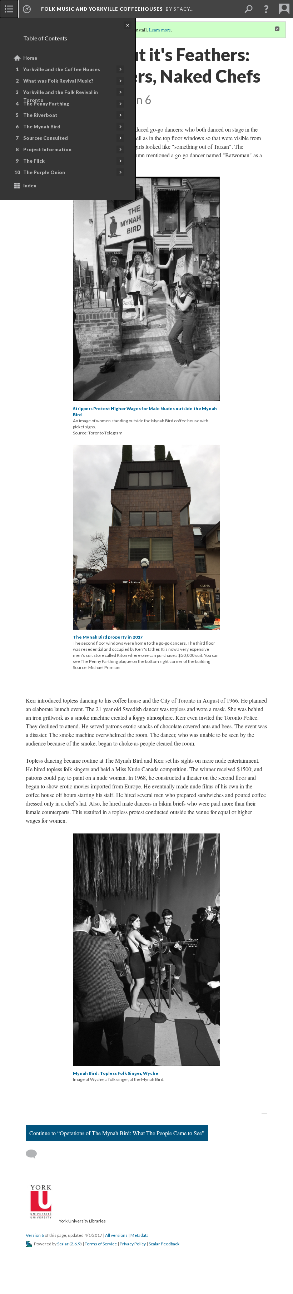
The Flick (34, 161)
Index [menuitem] (29, 185)
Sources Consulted (45, 138)
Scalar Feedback (164, 1243)
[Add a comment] (34, 1154)
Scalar (63, 1243)
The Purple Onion (44, 172)
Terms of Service (101, 1243)
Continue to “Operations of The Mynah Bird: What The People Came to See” (116, 1133)
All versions (116, 1235)
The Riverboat (40, 115)
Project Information (47, 149)
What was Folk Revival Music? (58, 81)
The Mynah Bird (41, 126)
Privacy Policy (133, 1243)
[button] (266, 9)
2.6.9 (75, 1243)
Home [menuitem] (30, 58)
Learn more (160, 29)
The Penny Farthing (46, 104)
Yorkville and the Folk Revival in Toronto (60, 96)
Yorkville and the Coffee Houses (61, 69)
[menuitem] (9, 9)
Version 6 (35, 1235)
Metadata (139, 1235)
